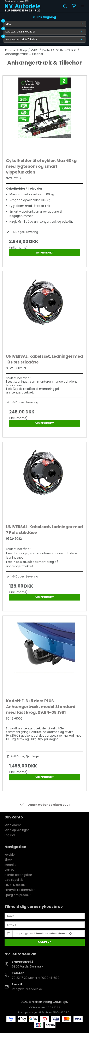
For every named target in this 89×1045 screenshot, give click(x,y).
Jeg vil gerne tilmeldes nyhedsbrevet (42, 933)
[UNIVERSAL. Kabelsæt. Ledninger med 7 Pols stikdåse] (44, 482)
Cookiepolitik (14, 880)
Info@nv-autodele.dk (27, 989)
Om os (9, 870)
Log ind (10, 835)
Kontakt (10, 865)
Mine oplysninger (17, 830)
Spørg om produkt (18, 895)
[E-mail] (45, 924)
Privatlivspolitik (15, 885)
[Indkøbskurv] (74, 6)
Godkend (44, 942)
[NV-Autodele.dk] (23, 6)
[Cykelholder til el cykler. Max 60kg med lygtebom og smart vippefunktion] (44, 116)
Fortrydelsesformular (20, 890)
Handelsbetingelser (18, 875)
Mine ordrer (13, 825)
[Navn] (45, 916)
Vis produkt (44, 252)
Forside (10, 855)
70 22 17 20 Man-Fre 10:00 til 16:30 (35, 978)
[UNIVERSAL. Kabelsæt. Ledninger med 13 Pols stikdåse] (44, 311)
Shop (8, 860)
